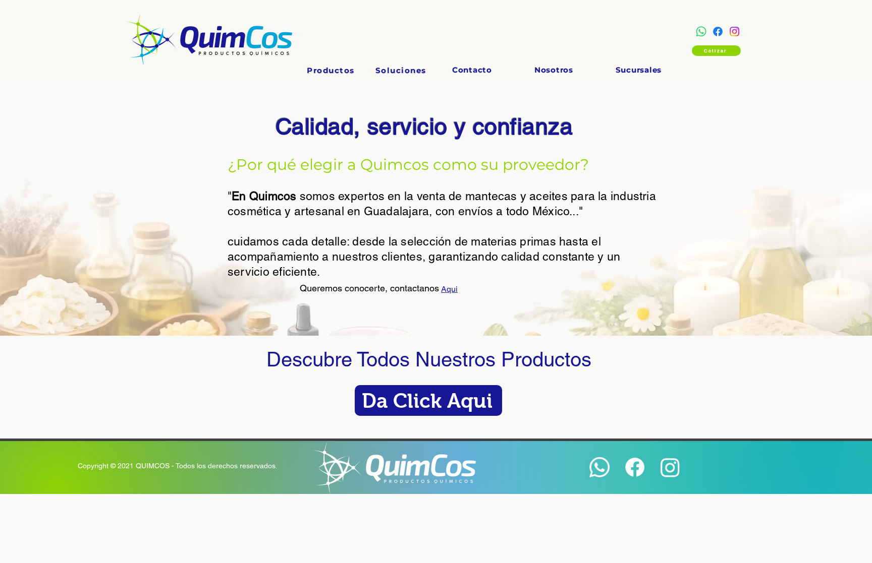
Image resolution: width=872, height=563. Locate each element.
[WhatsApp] (701, 31)
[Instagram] (734, 31)
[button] (331, 70)
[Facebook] (718, 31)
